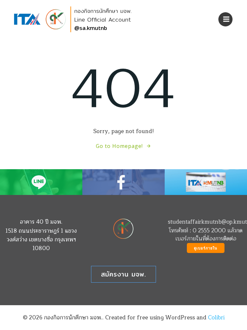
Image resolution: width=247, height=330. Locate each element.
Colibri (216, 317)
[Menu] (225, 19)
